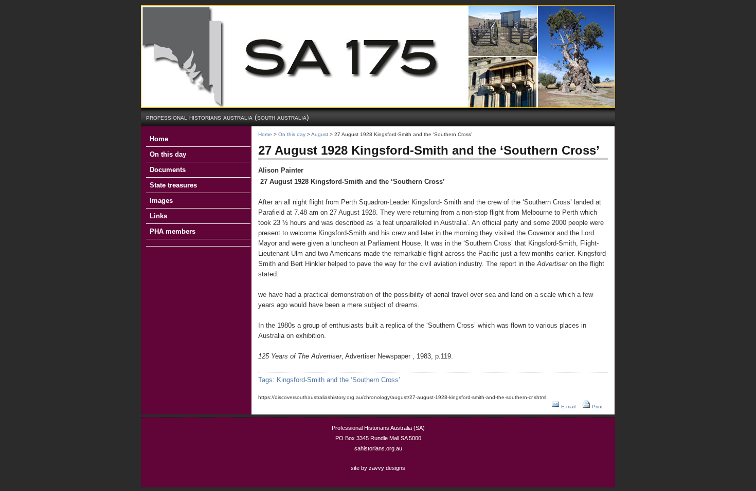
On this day (168, 154)
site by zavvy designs (378, 468)
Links (158, 216)
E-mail (568, 406)
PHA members (172, 231)
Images (161, 200)
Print (597, 406)
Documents (168, 170)
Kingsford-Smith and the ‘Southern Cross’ (338, 380)
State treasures (173, 185)
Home (159, 139)
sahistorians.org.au (378, 448)
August (319, 134)
